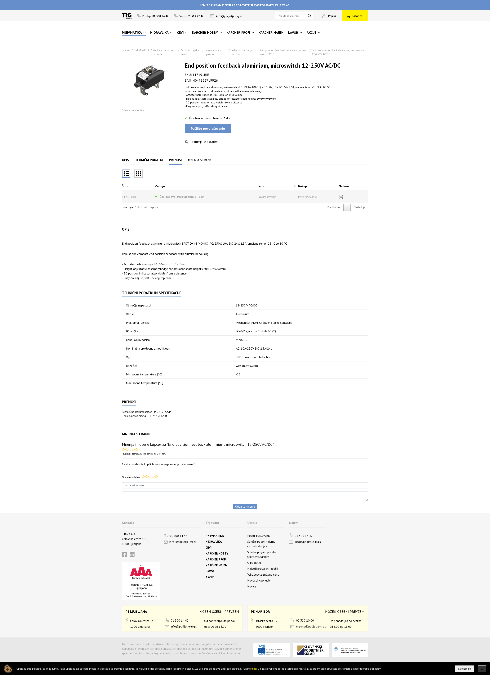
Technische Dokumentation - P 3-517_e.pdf (146, 412)
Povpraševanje (307, 197)
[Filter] (138, 174)
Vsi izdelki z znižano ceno (263, 574)
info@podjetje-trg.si (229, 16)
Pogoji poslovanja (258, 535)
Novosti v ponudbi (258, 580)
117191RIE (129, 197)
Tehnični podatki (149, 160)
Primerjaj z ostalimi (204, 141)
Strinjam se (464, 668)
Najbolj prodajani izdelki (262, 568)
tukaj (254, 668)
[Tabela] (126, 174)
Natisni (344, 186)
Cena (260, 186)
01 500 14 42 (178, 536)
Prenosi (175, 160)
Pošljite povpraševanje (208, 128)
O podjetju (254, 562)
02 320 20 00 (305, 620)
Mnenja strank (200, 160)
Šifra (125, 186)
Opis (125, 160)
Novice (251, 586)
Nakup (302, 186)
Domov (126, 50)
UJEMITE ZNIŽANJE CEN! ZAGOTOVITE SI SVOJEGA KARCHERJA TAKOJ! (245, 5)
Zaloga (160, 186)
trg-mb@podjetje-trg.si (311, 626)
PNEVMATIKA (141, 50)
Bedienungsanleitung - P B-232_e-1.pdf (144, 416)
